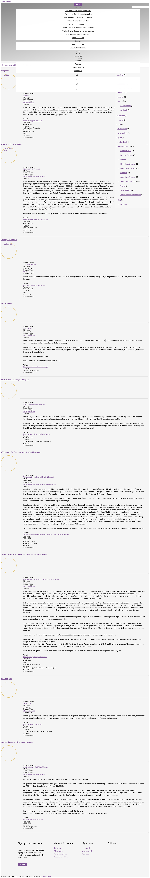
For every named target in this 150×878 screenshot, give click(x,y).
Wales (122, 186)
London (123, 160)
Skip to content (6, 2)
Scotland (123, 173)
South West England (128, 182)
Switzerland (122, 142)
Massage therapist (29, 176)
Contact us (57, 848)
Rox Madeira (6, 303)
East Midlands (125, 151)
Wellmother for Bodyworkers (78, 21)
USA (119, 200)
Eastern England (126, 155)
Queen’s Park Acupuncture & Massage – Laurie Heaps (24, 554)
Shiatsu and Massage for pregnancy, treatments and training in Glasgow (46, 534)
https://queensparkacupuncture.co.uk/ (35, 657)
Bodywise (26, 95)
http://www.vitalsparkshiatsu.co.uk (34, 285)
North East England (127, 164)
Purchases (78, 71)
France (120, 101)
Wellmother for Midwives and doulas (78, 18)
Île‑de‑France (125, 106)
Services (78, 7)
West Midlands (126, 190)
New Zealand (122, 133)
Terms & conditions (60, 854)
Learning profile (78, 67)
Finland (120, 97)
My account (86, 848)
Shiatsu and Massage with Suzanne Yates (78, 28)
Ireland (120, 120)
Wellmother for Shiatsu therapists (78, 11)
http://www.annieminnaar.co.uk (33, 819)
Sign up (22, 864)
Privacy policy (58, 851)
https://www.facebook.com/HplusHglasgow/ (37, 434)
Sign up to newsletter (61, 857)
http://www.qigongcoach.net (32, 121)
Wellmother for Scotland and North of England (21, 452)
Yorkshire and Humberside (130, 195)
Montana (124, 205)
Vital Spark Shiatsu (9, 240)
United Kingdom (123, 146)
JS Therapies (6, 679)
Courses (78, 41)
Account (78, 61)
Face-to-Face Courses (78, 48)
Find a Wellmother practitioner (78, 34)
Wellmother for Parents (78, 24)
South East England (127, 177)
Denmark (121, 93)
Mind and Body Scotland (11, 144)
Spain (119, 138)
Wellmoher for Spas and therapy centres (78, 31)
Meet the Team (78, 38)
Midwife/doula (40, 176)
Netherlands (122, 129)
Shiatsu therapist (28, 103)
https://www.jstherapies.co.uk (32, 724)
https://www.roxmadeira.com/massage (35, 367)
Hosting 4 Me (47, 876)
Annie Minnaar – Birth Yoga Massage (17, 742)
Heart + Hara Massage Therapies (15, 379)
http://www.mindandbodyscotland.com (35, 220)
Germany (121, 116)
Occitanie (124, 110)
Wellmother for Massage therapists (78, 14)
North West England (128, 168)
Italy (119, 125)
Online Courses (78, 45)
